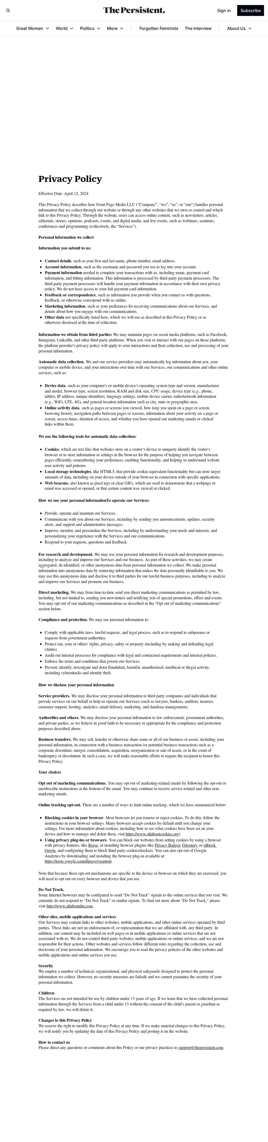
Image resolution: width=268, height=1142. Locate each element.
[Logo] (134, 10)
